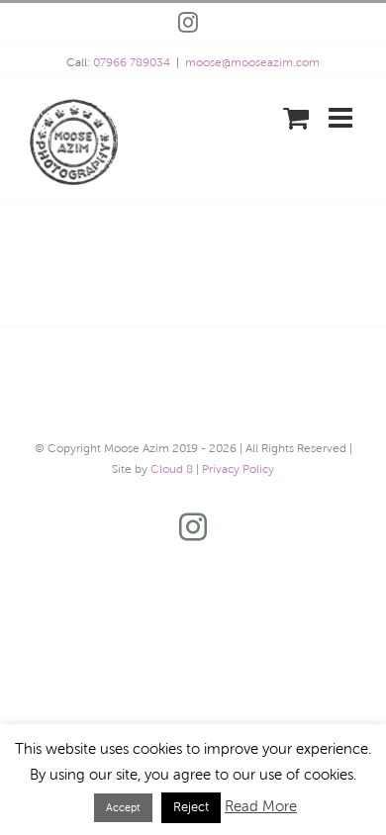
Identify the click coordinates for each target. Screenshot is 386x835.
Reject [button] (191, 807)
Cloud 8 (171, 469)
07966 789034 (131, 62)
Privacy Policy (238, 469)
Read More (261, 806)
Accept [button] (123, 807)
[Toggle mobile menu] (342, 118)
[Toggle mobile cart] (296, 118)
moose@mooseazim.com (252, 62)
